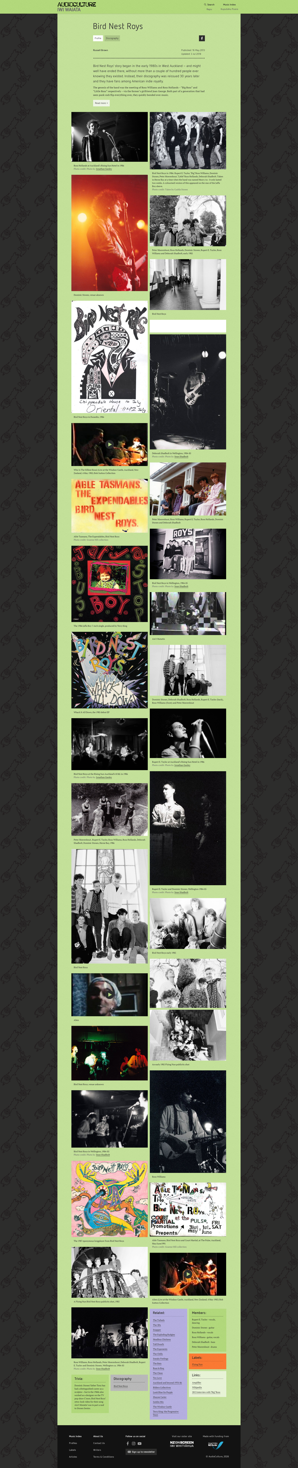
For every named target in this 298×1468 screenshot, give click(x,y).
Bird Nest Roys (121, 1386)
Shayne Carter (159, 1397)
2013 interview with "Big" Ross (206, 1392)
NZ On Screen (182, 1444)
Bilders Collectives (162, 1387)
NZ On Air (216, 1445)
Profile (98, 38)
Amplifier (196, 1382)
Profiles (73, 1443)
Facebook (202, 38)
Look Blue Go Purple (163, 1392)
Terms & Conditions (103, 1456)
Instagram (133, 1443)
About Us (98, 1436)
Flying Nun (197, 1364)
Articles (73, 1456)
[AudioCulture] (77, 6)
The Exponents (160, 1349)
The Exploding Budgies (164, 1334)
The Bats (157, 1363)
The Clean (158, 1373)
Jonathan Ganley (104, 168)
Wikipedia (197, 1387)
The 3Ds (157, 1325)
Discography (112, 38)
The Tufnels (159, 1320)
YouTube (139, 1443)
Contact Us (99, 1443)
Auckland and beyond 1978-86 (167, 1382)
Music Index (75, 1436)
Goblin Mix (158, 1402)
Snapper (157, 1329)
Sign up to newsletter (143, 1451)
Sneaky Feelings (160, 1358)
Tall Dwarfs (158, 1344)
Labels (72, 1449)
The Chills (158, 1353)
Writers (97, 1449)
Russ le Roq (158, 1368)
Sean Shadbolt (181, 456)
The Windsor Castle (162, 1406)
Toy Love (157, 1378)
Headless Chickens (162, 1339)
